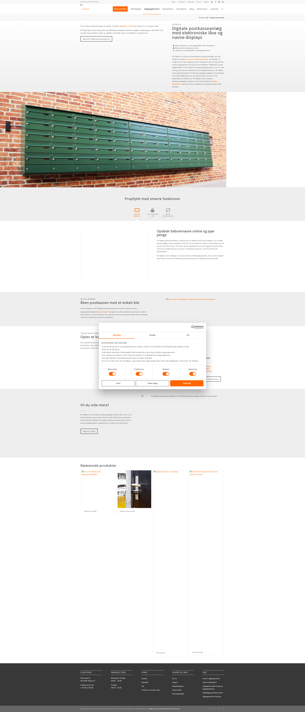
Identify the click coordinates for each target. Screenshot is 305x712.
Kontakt (144, 678)
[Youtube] (223, 2)
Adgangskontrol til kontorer (212, 696)
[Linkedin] (212, 2)
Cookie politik (176, 690)
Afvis (118, 383)
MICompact (160, 653)
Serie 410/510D (197, 652)
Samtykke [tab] (117, 335)
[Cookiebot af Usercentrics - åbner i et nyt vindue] (193, 327)
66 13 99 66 (95, 2)
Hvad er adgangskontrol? (211, 678)
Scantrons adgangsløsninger (197, 59)
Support (206, 2)
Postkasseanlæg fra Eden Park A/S (169, 708)
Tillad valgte (152, 383)
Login (173, 2)
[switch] (139, 374)
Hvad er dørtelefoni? (210, 682)
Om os (174, 678)
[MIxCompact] (170, 559)
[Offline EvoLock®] (98, 489)
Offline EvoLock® (90, 511)
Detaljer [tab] (152, 335)
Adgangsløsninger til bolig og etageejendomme (213, 687)
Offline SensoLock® (127, 511)
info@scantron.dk (87, 685)
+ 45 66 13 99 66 (86, 688)
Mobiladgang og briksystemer (213, 693)
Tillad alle (187, 383)
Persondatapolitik (178, 694)
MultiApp (105, 312)
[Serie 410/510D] (206, 559)
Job (143, 686)
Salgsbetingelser (178, 686)
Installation (181, 2)
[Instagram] (219, 2)
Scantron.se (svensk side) (151, 690)
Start (207, 17)
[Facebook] (215, 2)
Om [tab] (188, 335)
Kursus (199, 2)
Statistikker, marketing (127, 26)
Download (191, 2)
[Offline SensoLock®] (134, 489)
